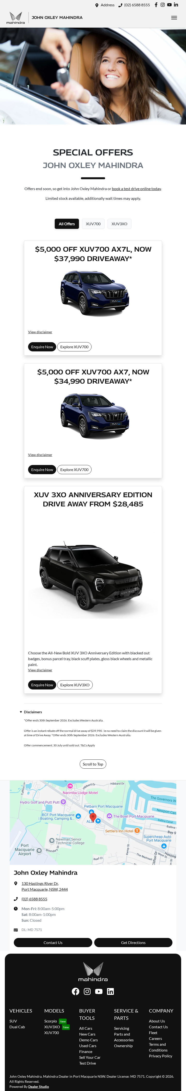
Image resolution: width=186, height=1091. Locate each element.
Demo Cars (88, 1039)
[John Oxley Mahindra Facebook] (157, 4)
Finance (85, 1051)
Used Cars (87, 1045)
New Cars (87, 1034)
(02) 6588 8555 (137, 4)
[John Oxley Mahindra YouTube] (170, 4)
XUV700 (51, 1032)
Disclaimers (33, 712)
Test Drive (87, 1063)
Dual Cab (17, 1026)
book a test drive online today (136, 188)
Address (108, 4)
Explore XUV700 (74, 346)
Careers (155, 1038)
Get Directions (133, 942)
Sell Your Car (90, 1057)
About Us (157, 1021)
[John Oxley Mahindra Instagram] (163, 4)
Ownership (123, 1045)
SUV (13, 1021)
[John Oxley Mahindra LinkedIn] (177, 4)
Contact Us (53, 942)
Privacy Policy (160, 1055)
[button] (174, 18)
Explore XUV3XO (75, 684)
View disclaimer (40, 332)
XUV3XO (52, 1026)
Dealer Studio (38, 1086)
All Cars (85, 1028)
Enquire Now (42, 346)
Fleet (153, 1032)
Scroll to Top (93, 764)
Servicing (121, 1028)
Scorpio (50, 1021)
